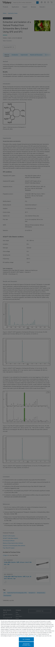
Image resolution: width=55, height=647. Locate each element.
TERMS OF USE (31, 635)
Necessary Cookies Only (26, 644)
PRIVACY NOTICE (21, 635)
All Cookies (26, 639)
